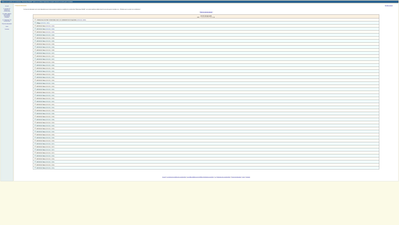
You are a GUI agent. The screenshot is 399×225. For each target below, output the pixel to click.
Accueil (7, 6)
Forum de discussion (7, 23)
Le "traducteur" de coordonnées (6, 20)
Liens (7, 26)
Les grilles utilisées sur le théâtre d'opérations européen (6, 15)
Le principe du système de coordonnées (6, 10)
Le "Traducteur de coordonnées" (222, 177)
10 (213, 17)
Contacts (7, 29)
